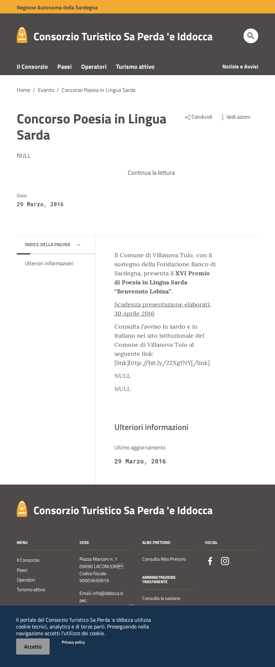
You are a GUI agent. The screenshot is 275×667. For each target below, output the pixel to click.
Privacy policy (73, 642)
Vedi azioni (238, 117)
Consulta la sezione (161, 598)
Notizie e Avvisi (240, 66)
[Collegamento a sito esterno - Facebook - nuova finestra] (210, 561)
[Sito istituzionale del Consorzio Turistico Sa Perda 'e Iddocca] (22, 34)
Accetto (33, 647)
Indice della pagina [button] (47, 244)
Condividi (201, 117)
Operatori (94, 66)
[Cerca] (250, 36)
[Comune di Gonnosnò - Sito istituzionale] (22, 507)
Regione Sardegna (57, 7)
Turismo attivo (135, 66)
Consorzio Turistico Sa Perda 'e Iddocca (123, 36)
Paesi (64, 66)
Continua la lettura (151, 172)
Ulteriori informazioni (49, 263)
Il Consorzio (32, 66)
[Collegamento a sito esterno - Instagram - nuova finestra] (225, 561)
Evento (46, 90)
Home (23, 90)
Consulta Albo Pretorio (164, 559)
